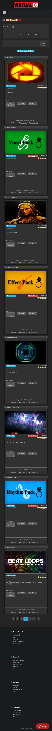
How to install (34, 123)
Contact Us (16, 687)
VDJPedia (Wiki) (18, 664)
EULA (15, 692)
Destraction (11, 58)
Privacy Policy (17, 690)
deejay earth (43, 85)
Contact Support (18, 660)
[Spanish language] (7, 20)
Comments (23, 123)
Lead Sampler (12, 198)
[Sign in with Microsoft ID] (20, 34)
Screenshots (17, 644)
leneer (45, 155)
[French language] (10, 20)
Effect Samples (12, 267)
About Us (16, 685)
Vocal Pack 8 (11, 128)
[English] (4, 20)
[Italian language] (16, 20)
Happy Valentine (13, 407)
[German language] (13, 20)
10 (34, 619)
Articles (15, 667)
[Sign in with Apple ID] (28, 34)
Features (16, 639)
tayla (45, 435)
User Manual (17, 662)
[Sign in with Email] (13, 27)
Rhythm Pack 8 (12, 477)
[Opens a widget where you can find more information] (42, 726)
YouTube (17, 712)
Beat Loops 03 (12, 547)
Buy (14, 637)
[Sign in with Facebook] (13, 34)
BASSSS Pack (12, 337)
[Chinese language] (20, 20)
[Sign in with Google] (36, 34)
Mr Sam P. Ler (43, 575)
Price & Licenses (18, 641)
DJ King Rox (43, 225)
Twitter (16, 717)
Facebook (17, 710)
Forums (15, 669)
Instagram (17, 715)
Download (16, 635)
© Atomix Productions (26, 728)
